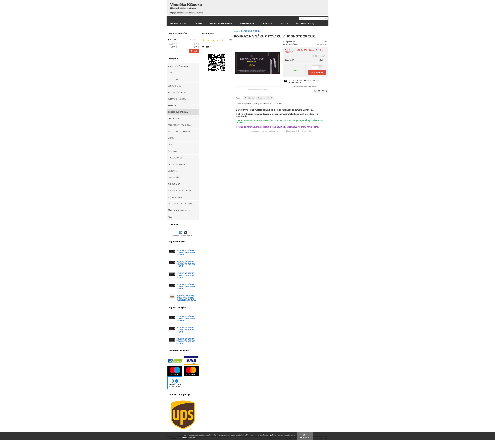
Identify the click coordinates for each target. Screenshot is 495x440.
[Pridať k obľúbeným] (326, 91)
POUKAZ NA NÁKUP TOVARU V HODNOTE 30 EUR (185, 286)
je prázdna (194, 40)
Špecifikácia (249, 98)
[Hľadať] (326, 18)
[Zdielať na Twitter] (185, 232)
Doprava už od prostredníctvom (304, 81)
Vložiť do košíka (317, 73)
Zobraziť (194, 51)
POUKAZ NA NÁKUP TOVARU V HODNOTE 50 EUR (185, 275)
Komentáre (262, 98)
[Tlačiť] (322, 91)
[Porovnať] (315, 91)
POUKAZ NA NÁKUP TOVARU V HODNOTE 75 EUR (185, 264)
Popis (238, 98)
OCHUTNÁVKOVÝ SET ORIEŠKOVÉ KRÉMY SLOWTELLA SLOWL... (186, 298)
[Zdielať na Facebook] (180, 232)
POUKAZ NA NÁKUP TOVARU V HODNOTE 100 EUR (185, 252)
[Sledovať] (319, 91)
